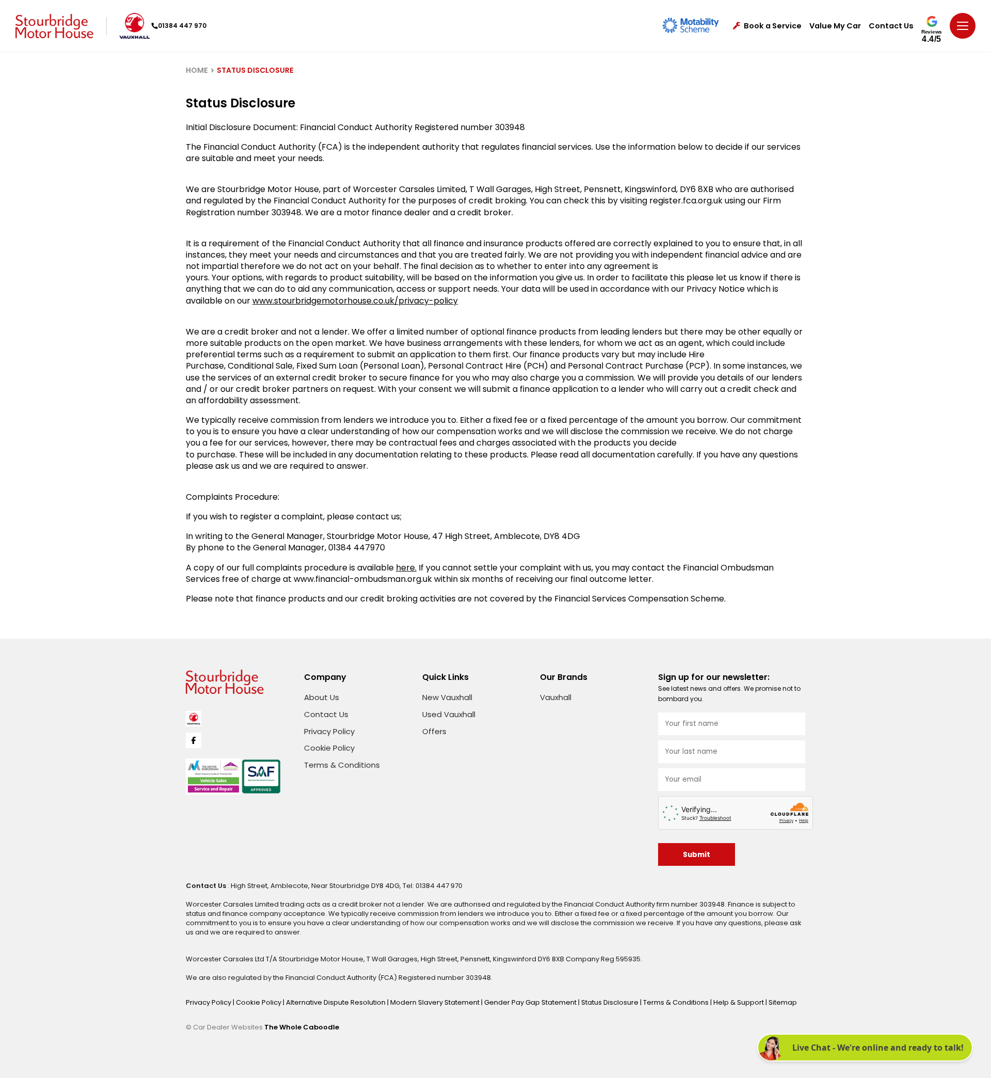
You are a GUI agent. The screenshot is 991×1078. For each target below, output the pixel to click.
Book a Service (773, 26)
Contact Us (891, 26)
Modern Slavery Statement (435, 1002)
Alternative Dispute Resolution (336, 1002)
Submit (696, 855)
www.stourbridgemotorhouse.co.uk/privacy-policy (355, 301)
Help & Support (739, 1002)
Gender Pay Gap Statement (531, 1002)
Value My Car (835, 26)
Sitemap (783, 1002)
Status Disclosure (610, 1002)
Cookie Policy (329, 747)
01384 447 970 (182, 25)
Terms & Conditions (342, 764)
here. (406, 568)
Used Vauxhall (448, 714)
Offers (434, 731)
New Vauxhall (447, 697)
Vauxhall (555, 697)
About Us (321, 697)
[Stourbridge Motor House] (54, 26)
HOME (197, 70)
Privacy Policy (329, 731)
